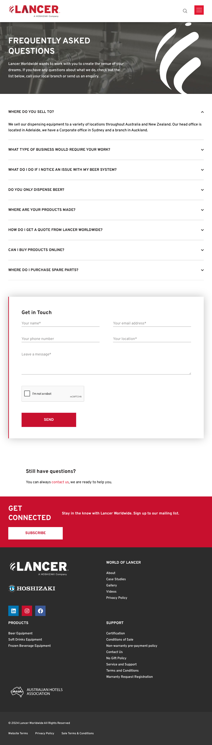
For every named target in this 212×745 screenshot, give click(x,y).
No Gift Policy (116, 658)
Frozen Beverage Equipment (29, 646)
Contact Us (114, 652)
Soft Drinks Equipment (25, 640)
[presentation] (53, 394)
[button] (35, 533)
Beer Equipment (20, 633)
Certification (115, 633)
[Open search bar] (185, 11)
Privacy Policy (116, 598)
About (110, 573)
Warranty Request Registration (129, 677)
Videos (111, 592)
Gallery (111, 586)
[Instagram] (27, 611)
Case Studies (116, 579)
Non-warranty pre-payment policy (131, 646)
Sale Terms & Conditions (77, 733)
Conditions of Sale (119, 640)
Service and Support (121, 664)
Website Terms (18, 733)
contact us (60, 482)
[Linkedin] (13, 611)
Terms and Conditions (122, 671)
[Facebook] (40, 611)
